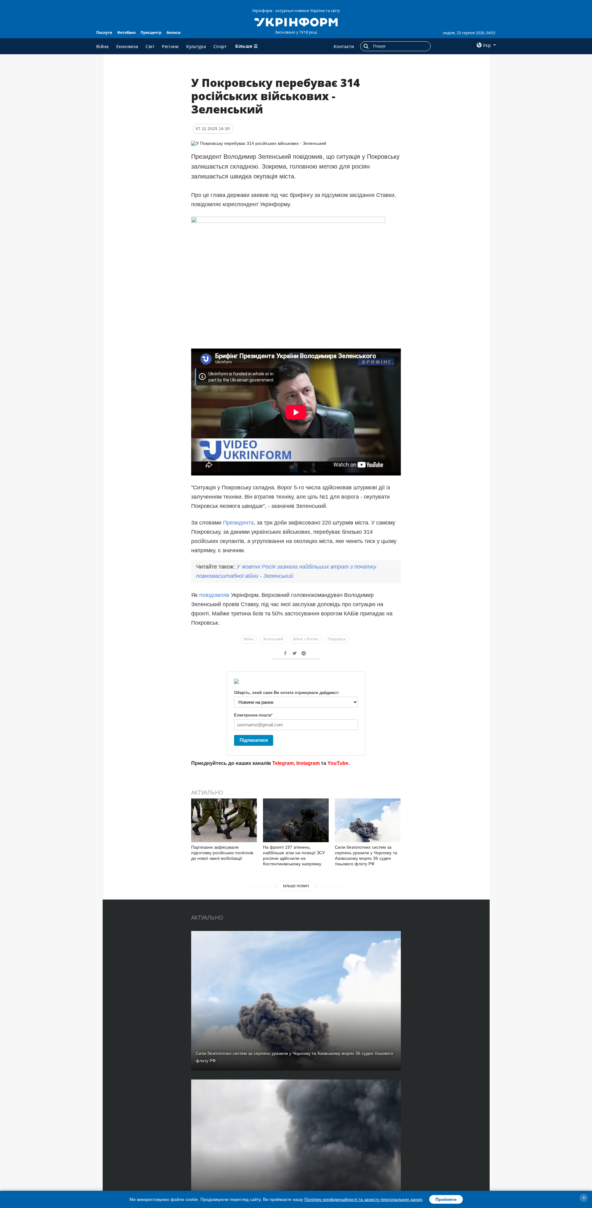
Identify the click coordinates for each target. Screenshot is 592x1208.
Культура (196, 46)
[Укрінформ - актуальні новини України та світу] (295, 21)
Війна (102, 46)
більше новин (296, 886)
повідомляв (214, 595)
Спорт (220, 46)
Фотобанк (126, 32)
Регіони (170, 46)
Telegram (283, 763)
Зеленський (273, 639)
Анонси (173, 32)
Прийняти (446, 1199)
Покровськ (337, 639)
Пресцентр (151, 32)
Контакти (344, 46)
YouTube (337, 763)
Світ (150, 46)
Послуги (104, 32)
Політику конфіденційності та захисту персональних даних (363, 1199)
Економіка (127, 46)
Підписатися (254, 740)
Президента (238, 523)
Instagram (308, 763)
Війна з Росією (305, 639)
